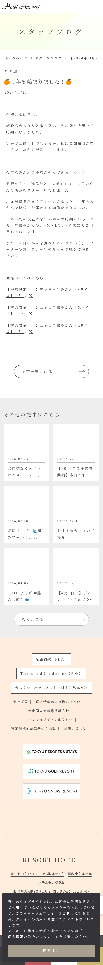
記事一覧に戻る (37, 371)
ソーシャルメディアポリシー (49, 719)
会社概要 (20, 701)
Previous (6, 833)
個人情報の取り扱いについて (60, 701)
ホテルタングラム (51, 882)
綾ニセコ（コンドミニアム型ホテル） (37, 873)
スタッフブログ (48, 58)
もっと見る (33, 619)
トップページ (16, 58)
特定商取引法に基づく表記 (33, 728)
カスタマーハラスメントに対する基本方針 (51, 687)
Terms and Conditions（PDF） (51, 673)
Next (97, 833)
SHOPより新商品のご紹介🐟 (25, 596)
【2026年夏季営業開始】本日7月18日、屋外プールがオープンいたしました (75, 472)
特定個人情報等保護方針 (49, 710)
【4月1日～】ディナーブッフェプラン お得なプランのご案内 (76, 596)
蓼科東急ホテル (80, 873)
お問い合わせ (75, 728)
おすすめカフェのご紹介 (76, 534)
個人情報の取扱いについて (32, 936)
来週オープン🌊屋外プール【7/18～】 (25, 534)
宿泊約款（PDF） (51, 659)
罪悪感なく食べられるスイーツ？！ (24, 471)
